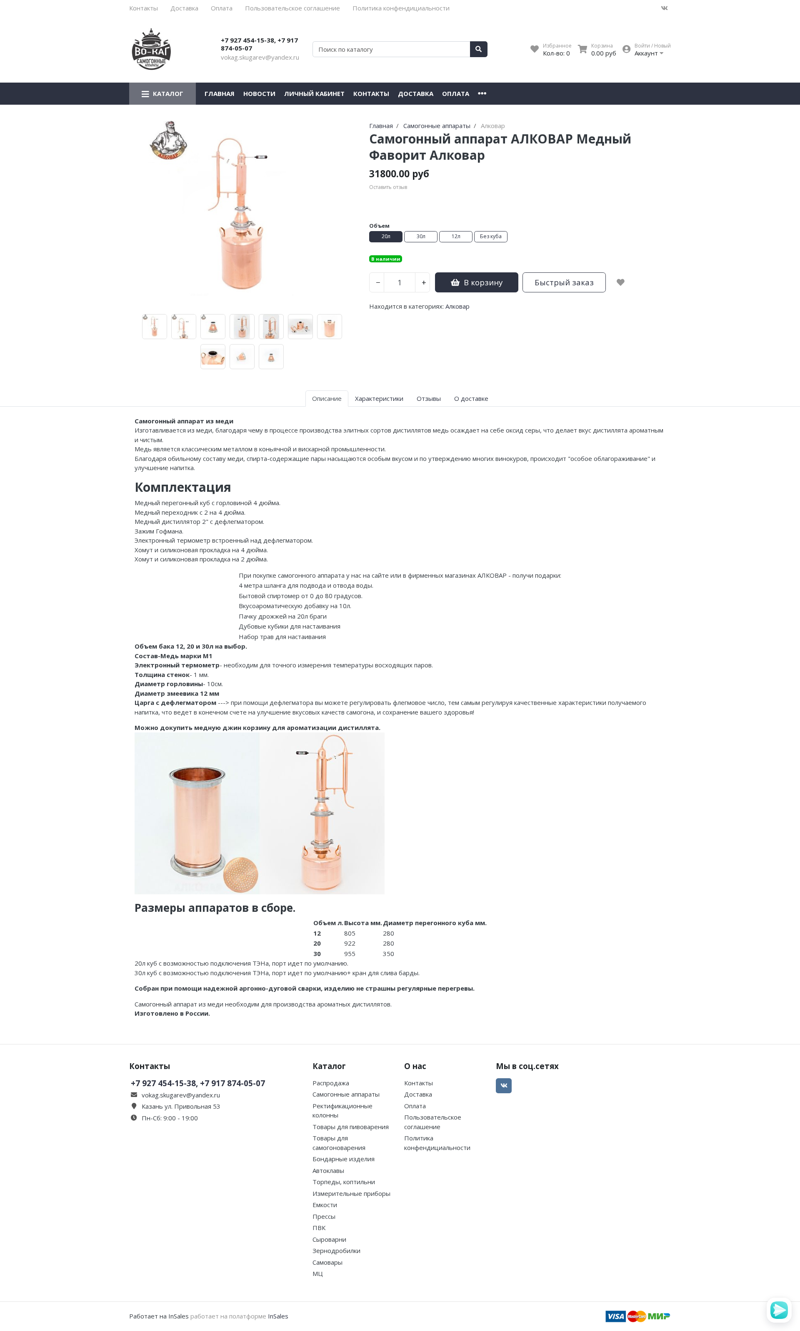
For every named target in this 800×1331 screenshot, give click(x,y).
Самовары (327, 1262)
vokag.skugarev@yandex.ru (260, 57)
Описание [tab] (327, 398)
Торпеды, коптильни (343, 1182)
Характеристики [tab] (379, 398)
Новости (259, 93)
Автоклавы (328, 1170)
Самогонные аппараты (346, 1094)
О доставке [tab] (471, 398)
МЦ (317, 1273)
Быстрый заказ (564, 282)
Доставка (184, 8)
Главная (220, 93)
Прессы (323, 1216)
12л (456, 236)
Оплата (221, 8)
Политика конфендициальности (401, 8)
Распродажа (330, 1083)
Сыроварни (329, 1239)
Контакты (143, 8)
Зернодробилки (336, 1250)
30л (421, 236)
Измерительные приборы (351, 1193)
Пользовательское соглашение (292, 8)
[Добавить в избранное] (620, 282)
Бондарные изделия (343, 1159)
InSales (278, 1316)
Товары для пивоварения (350, 1126)
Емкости (324, 1204)
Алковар (457, 306)
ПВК (318, 1227)
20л (386, 236)
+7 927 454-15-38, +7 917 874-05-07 (259, 44)
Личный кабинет (314, 93)
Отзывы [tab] (429, 398)
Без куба (491, 236)
